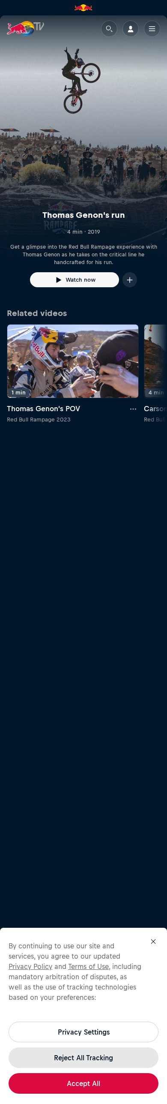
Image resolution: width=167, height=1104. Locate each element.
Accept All (83, 1083)
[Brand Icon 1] (83, 7)
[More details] (133, 408)
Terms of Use (88, 966)
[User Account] (130, 29)
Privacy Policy (30, 966)
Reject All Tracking (83, 1058)
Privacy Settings (84, 1032)
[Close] (153, 941)
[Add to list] (129, 279)
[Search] (109, 29)
